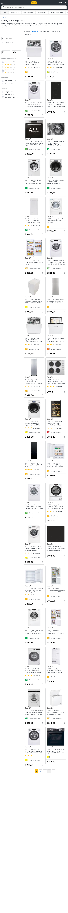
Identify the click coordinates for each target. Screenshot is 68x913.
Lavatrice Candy (15, 12)
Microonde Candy (42, 12)
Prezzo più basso (45, 31)
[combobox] (34, 7)
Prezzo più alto (56, 31)
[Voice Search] (65, 7)
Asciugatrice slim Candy (57, 12)
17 (53, 771)
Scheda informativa (56, 72)
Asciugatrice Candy (28, 12)
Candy (4, 12)
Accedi (59, 3)
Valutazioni (28, 34)
